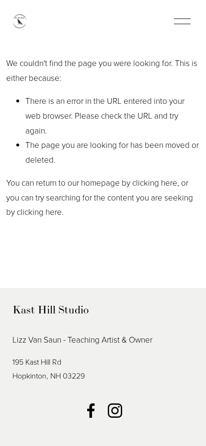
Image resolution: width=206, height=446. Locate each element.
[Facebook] (91, 410)
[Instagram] (115, 410)
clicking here (154, 182)
